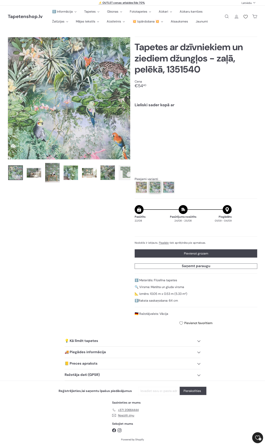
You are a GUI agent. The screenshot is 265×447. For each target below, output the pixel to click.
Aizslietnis (114, 21)
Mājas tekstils (86, 21)
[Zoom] (69, 98)
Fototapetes (139, 11)
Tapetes (90, 11)
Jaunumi (202, 21)
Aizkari (164, 11)
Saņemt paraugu (196, 266)
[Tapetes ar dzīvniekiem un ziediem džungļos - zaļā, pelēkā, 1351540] (196, 124)
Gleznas (113, 11)
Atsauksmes (179, 21)
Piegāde (164, 242)
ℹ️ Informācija (63, 11)
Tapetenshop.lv (25, 16)
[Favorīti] (245, 17)
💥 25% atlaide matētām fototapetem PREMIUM (122, 3)
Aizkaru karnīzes (191, 11)
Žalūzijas (58, 21)
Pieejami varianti (146, 179)
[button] (141, 187)
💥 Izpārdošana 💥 (146, 21)
